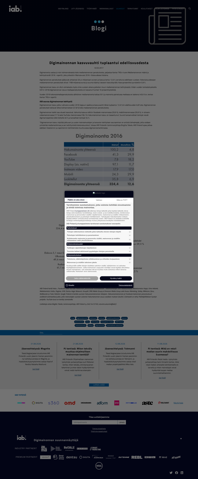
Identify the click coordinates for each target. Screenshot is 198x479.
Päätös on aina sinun (76, 200)
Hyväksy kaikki (116, 278)
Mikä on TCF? (122, 200)
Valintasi (99, 200)
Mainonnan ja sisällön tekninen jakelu (82, 262)
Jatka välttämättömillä (82, 278)
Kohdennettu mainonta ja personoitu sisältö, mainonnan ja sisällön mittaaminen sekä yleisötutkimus (93, 239)
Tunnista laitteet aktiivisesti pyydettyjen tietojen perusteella (90, 251)
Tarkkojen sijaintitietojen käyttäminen (81, 248)
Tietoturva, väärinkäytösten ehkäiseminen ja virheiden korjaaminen (93, 259)
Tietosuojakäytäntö (125, 285)
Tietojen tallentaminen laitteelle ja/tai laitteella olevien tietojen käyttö (94, 232)
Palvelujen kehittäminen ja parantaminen (83, 235)
